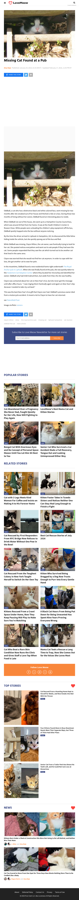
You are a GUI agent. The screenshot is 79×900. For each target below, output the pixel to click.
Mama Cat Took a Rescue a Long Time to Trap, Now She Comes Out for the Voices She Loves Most (57, 652)
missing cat (42, 320)
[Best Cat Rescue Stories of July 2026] (57, 521)
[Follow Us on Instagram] (39, 672)
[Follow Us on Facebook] (29, 672)
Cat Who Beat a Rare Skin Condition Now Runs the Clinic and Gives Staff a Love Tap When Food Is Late (20, 654)
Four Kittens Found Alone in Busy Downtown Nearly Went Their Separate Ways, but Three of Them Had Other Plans (57, 730)
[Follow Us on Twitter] (34, 672)
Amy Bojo (7, 68)
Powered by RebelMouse (72, 5)
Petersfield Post (13, 300)
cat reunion (68, 320)
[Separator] (31, 75)
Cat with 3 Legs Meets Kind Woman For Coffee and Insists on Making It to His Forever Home (20, 500)
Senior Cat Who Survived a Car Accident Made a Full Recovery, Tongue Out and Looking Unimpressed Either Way (56, 451)
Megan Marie (15, 879)
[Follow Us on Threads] (50, 672)
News (6, 405)
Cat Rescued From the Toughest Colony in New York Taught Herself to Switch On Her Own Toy (21, 576)
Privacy (49, 892)
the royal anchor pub (28, 320)
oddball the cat (9, 324)
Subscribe (57, 338)
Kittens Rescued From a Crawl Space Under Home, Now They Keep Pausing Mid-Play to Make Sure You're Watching (20, 616)
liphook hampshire (55, 320)
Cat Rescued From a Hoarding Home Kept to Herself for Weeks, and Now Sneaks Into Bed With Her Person (56, 693)
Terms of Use (60, 892)
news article (21, 324)
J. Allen (13, 844)
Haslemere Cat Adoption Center (19, 272)
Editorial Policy (27, 892)
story (17, 320)
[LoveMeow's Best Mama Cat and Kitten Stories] (57, 395)
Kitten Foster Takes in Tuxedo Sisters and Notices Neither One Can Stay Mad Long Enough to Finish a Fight (56, 502)
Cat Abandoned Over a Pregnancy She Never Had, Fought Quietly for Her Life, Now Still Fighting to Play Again (21, 413)
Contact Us (40, 892)
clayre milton (8, 320)
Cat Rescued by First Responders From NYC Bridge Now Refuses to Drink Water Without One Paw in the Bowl (21, 540)
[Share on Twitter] (26, 75)
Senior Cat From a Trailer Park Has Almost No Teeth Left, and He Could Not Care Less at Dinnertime (57, 766)
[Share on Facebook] (13, 75)
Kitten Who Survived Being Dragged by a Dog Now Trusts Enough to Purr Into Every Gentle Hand (57, 578)
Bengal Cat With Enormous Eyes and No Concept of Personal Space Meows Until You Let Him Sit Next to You (21, 451)
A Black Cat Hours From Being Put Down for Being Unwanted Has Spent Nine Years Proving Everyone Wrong (57, 616)
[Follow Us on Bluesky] (45, 672)
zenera (19, 305)
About (17, 892)
